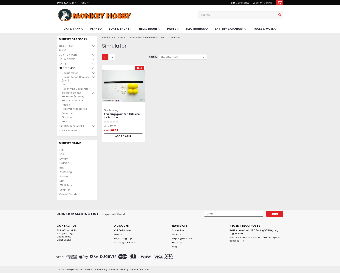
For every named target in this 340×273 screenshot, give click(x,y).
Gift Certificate (240, 2)
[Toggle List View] (112, 57)
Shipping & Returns (124, 242)
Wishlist (118, 234)
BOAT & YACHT (119, 29)
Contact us (178, 230)
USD (84, 2)
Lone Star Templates (139, 269)
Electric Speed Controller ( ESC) (76, 78)
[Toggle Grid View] (105, 57)
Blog (174, 246)
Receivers (67, 113)
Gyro (64, 84)
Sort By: (153, 57)
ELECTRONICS (195, 29)
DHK (62, 181)
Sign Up (268, 2)
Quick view (123, 105)
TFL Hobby (66, 185)
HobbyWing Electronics (75, 89)
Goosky (64, 176)
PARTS (172, 29)
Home (105, 37)
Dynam (64, 159)
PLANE (95, 29)
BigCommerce (111, 269)
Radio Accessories (72, 100)
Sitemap (89, 269)
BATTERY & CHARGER (229, 29)
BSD (62, 167)
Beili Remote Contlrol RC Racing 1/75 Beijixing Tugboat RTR (254, 232)
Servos (66, 121)
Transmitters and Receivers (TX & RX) (73, 94)
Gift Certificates (122, 230)
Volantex (65, 189)
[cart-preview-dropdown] (278, 2)
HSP (62, 154)
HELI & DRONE (148, 29)
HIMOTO (65, 163)
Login (256, 2)
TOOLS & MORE (263, 29)
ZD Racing (66, 172)
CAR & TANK (72, 29)
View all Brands (68, 194)
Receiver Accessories (74, 109)
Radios (66, 104)
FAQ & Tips (177, 242)
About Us (177, 234)
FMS (62, 150)
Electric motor (70, 73)
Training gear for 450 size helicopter (122, 115)
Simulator (67, 117)
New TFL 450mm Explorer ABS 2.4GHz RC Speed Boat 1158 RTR (255, 239)
